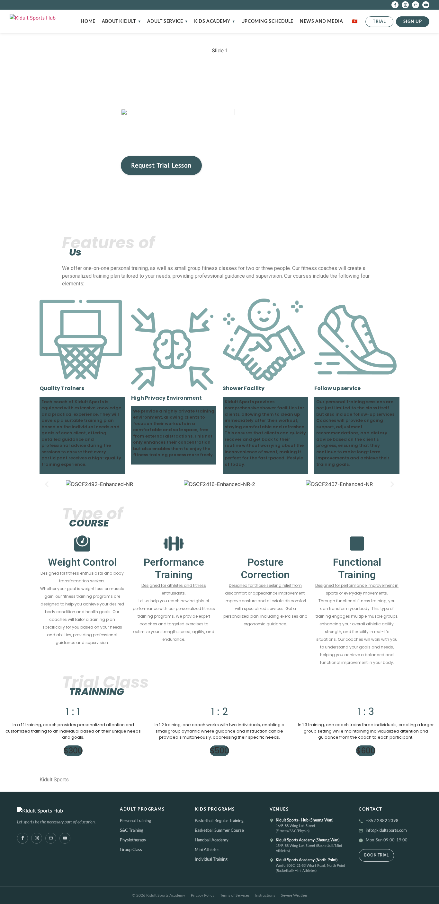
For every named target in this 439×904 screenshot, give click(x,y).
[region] (219, 120)
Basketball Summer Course (219, 831)
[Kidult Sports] (62, 811)
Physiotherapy (133, 840)
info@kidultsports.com (386, 831)
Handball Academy (211, 840)
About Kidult (119, 21)
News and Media (321, 21)
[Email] (415, 4)
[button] (47, 484)
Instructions (265, 895)
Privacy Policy (202, 895)
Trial (379, 22)
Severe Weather (294, 895)
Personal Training (135, 821)
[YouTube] (425, 4)
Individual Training (211, 859)
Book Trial (376, 855)
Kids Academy (212, 21)
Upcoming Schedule (267, 21)
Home (88, 21)
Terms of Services (234, 895)
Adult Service (165, 21)
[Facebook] (395, 4)
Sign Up (412, 22)
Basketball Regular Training (219, 821)
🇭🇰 (355, 21)
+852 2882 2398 (382, 821)
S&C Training (131, 831)
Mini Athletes (207, 850)
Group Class (131, 850)
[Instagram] (405, 4)
